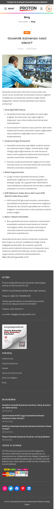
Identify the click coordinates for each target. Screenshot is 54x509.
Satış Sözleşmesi (10, 363)
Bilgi (33, 21)
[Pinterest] (22, 488)
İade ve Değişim (9, 377)
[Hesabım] (41, 9)
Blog (4, 382)
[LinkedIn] (29, 488)
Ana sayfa (23, 21)
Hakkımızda (7, 358)
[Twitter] (10, 488)
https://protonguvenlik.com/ (15, 257)
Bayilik (5, 368)
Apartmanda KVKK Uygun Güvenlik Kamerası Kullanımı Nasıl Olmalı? (23, 417)
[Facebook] (16, 488)
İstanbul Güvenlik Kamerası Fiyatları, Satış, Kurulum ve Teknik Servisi (26, 406)
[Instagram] (4, 488)
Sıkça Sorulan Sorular (12, 373)
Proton (21, 48)
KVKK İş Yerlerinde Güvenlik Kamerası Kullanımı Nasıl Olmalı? (26, 427)
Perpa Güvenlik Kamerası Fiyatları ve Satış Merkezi (26, 437)
